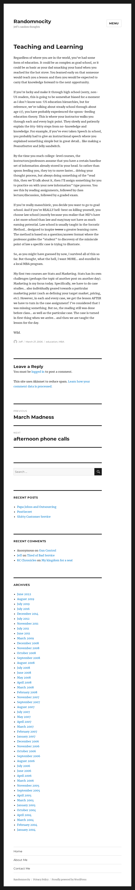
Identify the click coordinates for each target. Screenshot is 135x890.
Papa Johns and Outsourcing (36, 507)
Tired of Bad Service (41, 555)
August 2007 (25, 707)
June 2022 (24, 594)
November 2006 (28, 746)
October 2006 (26, 751)
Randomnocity (32, 21)
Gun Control (47, 550)
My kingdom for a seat (57, 560)
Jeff (20, 341)
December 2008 (28, 643)
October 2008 (26, 653)
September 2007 (28, 702)
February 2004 (27, 825)
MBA (61, 341)
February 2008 (27, 692)
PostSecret (24, 511)
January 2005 (26, 805)
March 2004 (25, 820)
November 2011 (27, 623)
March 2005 (25, 800)
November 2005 (28, 785)
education (52, 341)
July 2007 (23, 712)
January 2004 (26, 829)
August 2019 (25, 599)
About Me (20, 860)
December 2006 (28, 741)
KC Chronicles (26, 560)
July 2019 (23, 604)
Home (18, 851)
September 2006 (28, 756)
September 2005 (28, 790)
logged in (37, 371)
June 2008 (24, 672)
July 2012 (23, 618)
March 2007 (25, 726)
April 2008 (24, 682)
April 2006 (24, 775)
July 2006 (23, 766)
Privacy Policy (41, 879)
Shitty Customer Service (34, 516)
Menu (114, 23)
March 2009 (25, 638)
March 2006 (25, 780)
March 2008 (25, 687)
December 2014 (27, 613)
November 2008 (28, 648)
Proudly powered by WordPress (69, 879)
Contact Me (22, 868)
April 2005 (24, 795)
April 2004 (24, 815)
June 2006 (24, 771)
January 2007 (26, 736)
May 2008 (24, 677)
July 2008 (23, 667)
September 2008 (28, 658)
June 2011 (23, 633)
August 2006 (26, 761)
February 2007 (27, 731)
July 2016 (23, 609)
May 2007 (24, 717)
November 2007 (28, 697)
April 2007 (24, 721)
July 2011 (23, 628)
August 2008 (26, 663)
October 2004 (26, 810)
